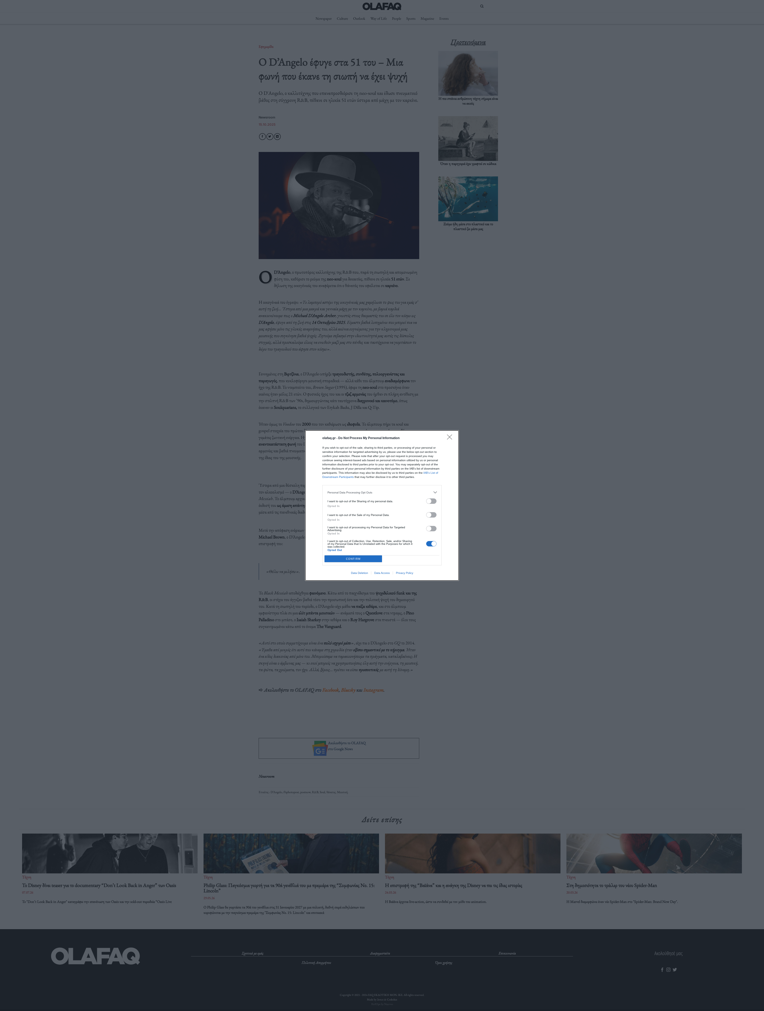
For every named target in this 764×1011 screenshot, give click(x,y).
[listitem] (382, 492)
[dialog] (382, 505)
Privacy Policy (404, 572)
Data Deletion (359, 572)
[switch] (431, 501)
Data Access (382, 572)
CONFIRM (353, 558)
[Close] (451, 438)
